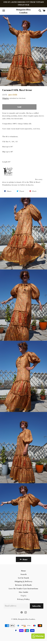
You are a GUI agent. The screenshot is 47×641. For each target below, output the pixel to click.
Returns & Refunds (23, 585)
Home (23, 571)
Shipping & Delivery (23, 581)
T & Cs (23, 595)
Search (24, 574)
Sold (19, 107)
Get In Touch (23, 578)
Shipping (5, 98)
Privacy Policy (23, 599)
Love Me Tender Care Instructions (23, 588)
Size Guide (23, 592)
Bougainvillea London (23, 11)
